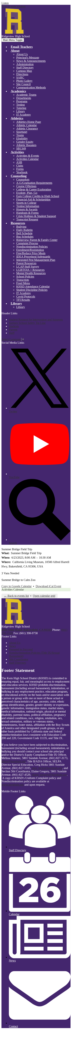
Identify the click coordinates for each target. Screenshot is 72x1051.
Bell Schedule (24, 233)
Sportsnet (21, 131)
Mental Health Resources (31, 273)
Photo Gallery (24, 80)
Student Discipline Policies (31, 289)
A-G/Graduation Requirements (34, 182)
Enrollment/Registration (30, 249)
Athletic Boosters (26, 145)
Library (20, 111)
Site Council (23, 84)
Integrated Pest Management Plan (35, 259)
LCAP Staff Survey (27, 266)
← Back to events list (16, 595)
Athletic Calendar (26, 125)
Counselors (22, 179)
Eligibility (22, 138)
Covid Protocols (25, 296)
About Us (22, 54)
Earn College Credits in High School (37, 196)
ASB (19, 162)
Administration (25, 64)
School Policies (25, 276)
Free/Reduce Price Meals (30, 253)
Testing (20, 104)
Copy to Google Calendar (16, 586)
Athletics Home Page (28, 121)
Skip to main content (13, 6)
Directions (22, 74)
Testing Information (27, 206)
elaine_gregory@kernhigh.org (49, 774)
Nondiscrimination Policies (32, 246)
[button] (15, 50)
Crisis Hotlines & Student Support (36, 216)
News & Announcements (31, 60)
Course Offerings (26, 186)
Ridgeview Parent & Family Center (36, 240)
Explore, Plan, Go (26, 192)
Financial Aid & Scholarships (33, 199)
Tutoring (21, 108)
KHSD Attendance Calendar (33, 286)
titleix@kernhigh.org (13, 761)
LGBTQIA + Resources (30, 269)
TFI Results (23, 299)
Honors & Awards (26, 209)
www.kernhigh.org (12, 784)
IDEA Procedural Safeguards (33, 256)
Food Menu (23, 283)
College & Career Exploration (33, 189)
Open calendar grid (44, 595)
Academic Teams (26, 94)
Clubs (19, 165)
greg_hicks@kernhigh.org (47, 768)
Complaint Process (27, 243)
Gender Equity (24, 141)
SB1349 (21, 148)
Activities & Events (27, 155)
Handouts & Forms (27, 212)
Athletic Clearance (27, 128)
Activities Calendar (27, 159)
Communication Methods (31, 87)
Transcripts (22, 279)
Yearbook (22, 172)
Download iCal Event (48, 586)
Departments (23, 98)
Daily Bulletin (24, 230)
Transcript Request (27, 219)
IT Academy (23, 114)
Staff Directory (25, 67)
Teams (20, 135)
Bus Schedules (24, 236)
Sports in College (26, 202)
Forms (20, 169)
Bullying (21, 226)
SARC (20, 77)
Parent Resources (26, 263)
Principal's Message (27, 57)
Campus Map (24, 70)
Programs (21, 101)
